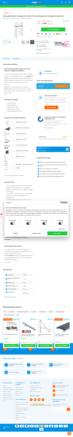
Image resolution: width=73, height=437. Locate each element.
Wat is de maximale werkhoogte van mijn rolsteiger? (53, 162)
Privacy (4, 400)
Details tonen (61, 228)
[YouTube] (39, 399)
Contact (4, 385)
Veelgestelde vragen (34, 385)
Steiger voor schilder (9, 315)
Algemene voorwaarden (8, 399)
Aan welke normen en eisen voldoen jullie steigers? (52, 173)
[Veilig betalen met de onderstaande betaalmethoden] (38, 34)
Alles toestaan (57, 233)
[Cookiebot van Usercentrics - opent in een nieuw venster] (61, 202)
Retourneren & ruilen (7, 397)
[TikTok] (42, 399)
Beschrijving (6, 58)
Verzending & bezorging (8, 389)
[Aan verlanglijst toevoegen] (68, 29)
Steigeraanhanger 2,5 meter (11, 334)
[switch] (28, 223)
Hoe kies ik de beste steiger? (22, 402)
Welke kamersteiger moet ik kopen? (22, 405)
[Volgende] (68, 307)
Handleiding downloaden (50, 73)
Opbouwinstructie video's (35, 391)
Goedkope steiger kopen (23, 311)
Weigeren (15, 233)
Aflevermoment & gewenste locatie (7, 392)
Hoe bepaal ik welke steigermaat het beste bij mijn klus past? (53, 165)
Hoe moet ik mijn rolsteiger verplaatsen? (21, 410)
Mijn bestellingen (19, 393)
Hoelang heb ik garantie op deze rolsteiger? (51, 171)
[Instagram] (35, 399)
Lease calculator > (61, 86)
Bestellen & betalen (7, 387)
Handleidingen (33, 389)
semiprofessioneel (60, 311)
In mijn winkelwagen (53, 29)
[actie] (62, 47)
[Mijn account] (62, 2)
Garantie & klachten (7, 395)
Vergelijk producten (20, 387)
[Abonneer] (68, 409)
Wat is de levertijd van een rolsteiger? (49, 168)
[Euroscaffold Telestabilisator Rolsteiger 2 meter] (45, 326)
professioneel (42, 311)
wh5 (18, 315)
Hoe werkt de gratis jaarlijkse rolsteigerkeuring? (52, 176)
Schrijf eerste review (15, 18)
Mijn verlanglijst (19, 389)
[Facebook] (31, 399)
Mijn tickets (18, 391)
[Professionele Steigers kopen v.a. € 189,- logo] (36, 2)
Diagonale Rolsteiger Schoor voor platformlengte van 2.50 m (28, 336)
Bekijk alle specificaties (10, 297)
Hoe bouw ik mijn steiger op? (22, 408)
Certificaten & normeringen (36, 387)
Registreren (18, 395)
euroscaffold (11, 311)
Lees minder (7, 262)
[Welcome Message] (69, 433)
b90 (5, 311)
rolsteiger (50, 311)
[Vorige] (64, 307)
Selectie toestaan (36, 233)
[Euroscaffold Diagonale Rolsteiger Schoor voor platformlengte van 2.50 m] (28, 326)
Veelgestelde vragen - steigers (20, 414)
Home (11, 12)
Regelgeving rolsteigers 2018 (21, 418)
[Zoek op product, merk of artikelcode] (69, 9)
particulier (34, 311)
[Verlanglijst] (65, 2)
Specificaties (16, 58)
